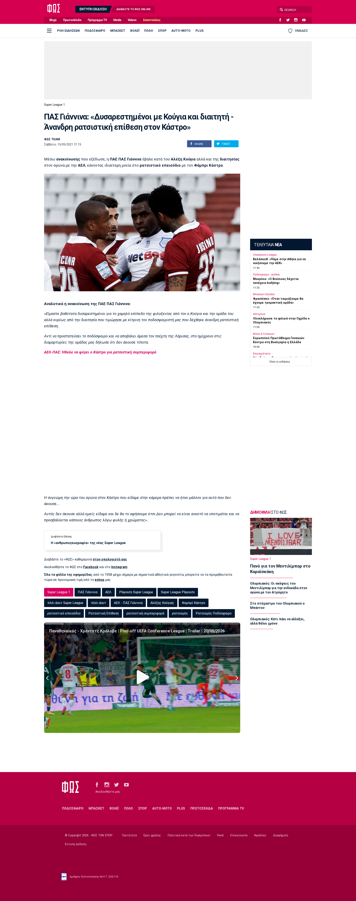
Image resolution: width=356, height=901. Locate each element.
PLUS (200, 31)
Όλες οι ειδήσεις (279, 361)
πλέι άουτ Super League (65, 603)
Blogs (52, 20)
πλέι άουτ (98, 603)
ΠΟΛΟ (148, 31)
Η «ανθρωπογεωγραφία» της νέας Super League (88, 543)
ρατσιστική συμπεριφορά (145, 613)
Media (117, 20)
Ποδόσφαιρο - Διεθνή (266, 274)
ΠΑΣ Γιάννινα (87, 592)
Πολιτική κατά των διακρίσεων (189, 835)
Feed (220, 835)
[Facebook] (282, 20)
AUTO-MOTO (181, 31)
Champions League (265, 254)
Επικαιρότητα (261, 353)
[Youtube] (305, 20)
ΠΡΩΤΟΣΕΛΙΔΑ (201, 808)
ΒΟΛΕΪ (134, 31)
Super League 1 (54, 104)
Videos (132, 20)
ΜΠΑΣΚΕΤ (117, 31)
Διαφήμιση (280, 835)
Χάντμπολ (259, 314)
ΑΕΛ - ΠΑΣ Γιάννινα (128, 603)
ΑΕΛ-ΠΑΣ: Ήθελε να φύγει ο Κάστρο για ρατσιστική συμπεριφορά (100, 352)
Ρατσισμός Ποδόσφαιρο (214, 613)
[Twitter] (289, 20)
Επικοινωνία (238, 835)
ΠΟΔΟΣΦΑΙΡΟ (95, 31)
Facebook (90, 567)
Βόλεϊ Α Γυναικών (263, 333)
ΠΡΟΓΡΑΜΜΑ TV (231, 808)
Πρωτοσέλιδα (72, 20)
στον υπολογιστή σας (110, 559)
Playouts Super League (136, 592)
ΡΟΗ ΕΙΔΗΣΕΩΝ (68, 31)
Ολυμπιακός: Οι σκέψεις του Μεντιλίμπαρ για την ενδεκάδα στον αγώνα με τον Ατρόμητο (278, 588)
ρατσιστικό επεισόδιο (64, 613)
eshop (99, 580)
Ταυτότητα (129, 835)
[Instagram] (297, 20)
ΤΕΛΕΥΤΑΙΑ (268, 244)
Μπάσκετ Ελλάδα (264, 294)
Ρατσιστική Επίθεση (103, 613)
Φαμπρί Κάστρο (193, 603)
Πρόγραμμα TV (97, 20)
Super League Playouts (178, 592)
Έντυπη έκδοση (75, 844)
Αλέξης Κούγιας (162, 603)
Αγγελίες (260, 835)
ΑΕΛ (108, 592)
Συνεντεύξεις (151, 20)
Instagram (119, 567)
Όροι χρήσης (152, 835)
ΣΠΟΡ (162, 31)
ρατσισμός (180, 613)
